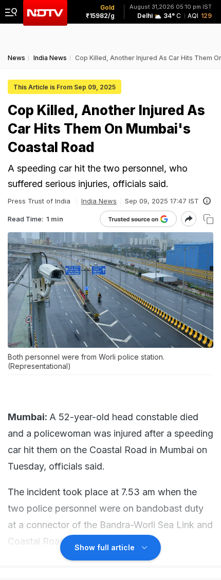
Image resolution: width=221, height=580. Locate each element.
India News (99, 201)
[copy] (208, 219)
